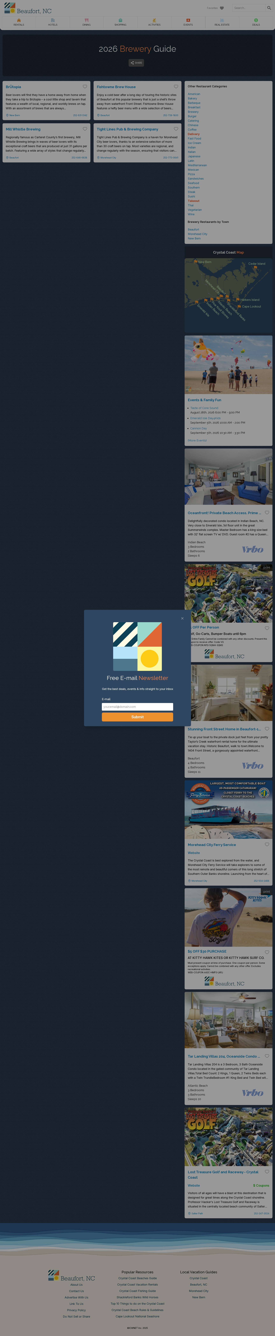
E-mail (106, 699)
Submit (137, 717)
